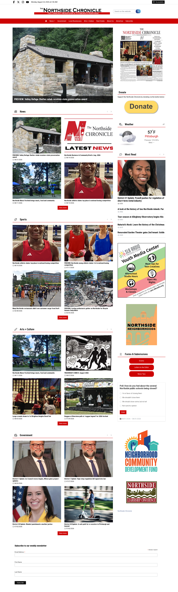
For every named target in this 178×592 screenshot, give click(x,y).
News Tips (141, 374)
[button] (164, 124)
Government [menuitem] (61, 21)
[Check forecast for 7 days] (127, 138)
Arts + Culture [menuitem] (89, 21)
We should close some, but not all (134, 402)
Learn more (161, 588)
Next (111, 65)
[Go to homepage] (72, 11)
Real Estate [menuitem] (100, 21)
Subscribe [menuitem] (129, 21)
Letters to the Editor (141, 367)
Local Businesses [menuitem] (75, 21)
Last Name (18, 572)
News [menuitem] (51, 21)
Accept (170, 588)
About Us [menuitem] (110, 21)
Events (141, 361)
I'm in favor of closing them (132, 393)
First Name (18, 562)
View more (63, 208)
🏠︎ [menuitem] (46, 21)
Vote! (123, 412)
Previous (14, 65)
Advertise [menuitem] (119, 21)
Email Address (20, 552)
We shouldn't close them (131, 397)
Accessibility (160, 2)
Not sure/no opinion (129, 406)
